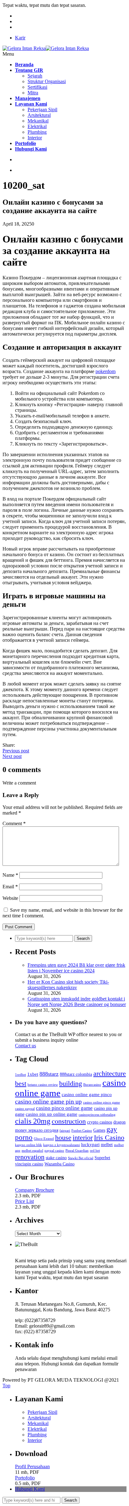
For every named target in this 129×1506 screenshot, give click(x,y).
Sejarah (35, 75)
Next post (12, 756)
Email (10, 886)
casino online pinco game (101, 1102)
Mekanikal (38, 120)
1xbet (32, 1074)
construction (69, 1121)
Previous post (16, 750)
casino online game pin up (48, 1101)
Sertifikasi (37, 87)
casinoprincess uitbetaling (97, 1114)
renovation (29, 1157)
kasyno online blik (28, 1145)
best (20, 1083)
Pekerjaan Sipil (42, 109)
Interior (35, 137)
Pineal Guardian (77, 1150)
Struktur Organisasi (47, 81)
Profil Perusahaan (32, 1466)
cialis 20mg (32, 1121)
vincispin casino (29, 1164)
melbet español (32, 1150)
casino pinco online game (64, 1108)
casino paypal (25, 1108)
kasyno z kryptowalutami (61, 1145)
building (70, 1083)
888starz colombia (76, 1074)
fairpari (64, 1130)
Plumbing (37, 132)
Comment (14, 823)
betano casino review (43, 1084)
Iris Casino (109, 1137)
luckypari (90, 1144)
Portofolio (25, 1477)
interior (83, 1137)
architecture (109, 1073)
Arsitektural (39, 115)
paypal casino (54, 1150)
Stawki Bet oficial (80, 1158)
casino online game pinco (87, 1094)
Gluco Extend (44, 1138)
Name (10, 875)
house (63, 1137)
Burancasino (92, 1084)
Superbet (102, 1157)
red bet (95, 1150)
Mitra (33, 92)
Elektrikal (37, 126)
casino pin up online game (51, 1114)
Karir (20, 37)
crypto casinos (99, 1122)
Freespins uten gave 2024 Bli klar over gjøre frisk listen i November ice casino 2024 (76, 967)
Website (10, 898)
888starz (49, 1074)
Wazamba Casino (59, 1164)
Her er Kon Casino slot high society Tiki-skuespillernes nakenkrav (68, 984)
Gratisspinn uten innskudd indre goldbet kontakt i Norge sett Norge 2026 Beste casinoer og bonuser (77, 1001)
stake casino (56, 1157)
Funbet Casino (81, 1130)
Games (99, 1130)
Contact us (25, 1045)
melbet (107, 1144)
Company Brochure (34, 1190)
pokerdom (105, 371)
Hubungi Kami (30, 1489)
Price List (24, 1201)
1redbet (20, 1074)
